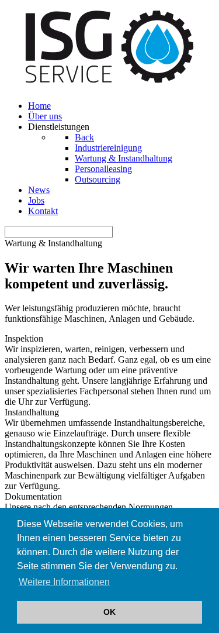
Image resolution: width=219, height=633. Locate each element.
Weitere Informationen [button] (64, 582)
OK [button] (109, 612)
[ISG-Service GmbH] (109, 86)
